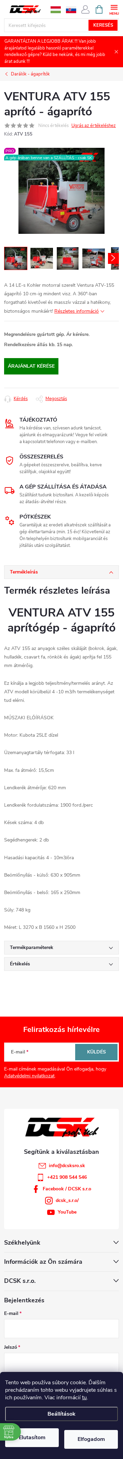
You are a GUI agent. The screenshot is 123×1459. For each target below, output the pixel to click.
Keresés (103, 25)
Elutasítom (32, 1437)
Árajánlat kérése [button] (31, 366)
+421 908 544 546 (67, 1177)
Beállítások (61, 1414)
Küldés (96, 1052)
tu (84, 1397)
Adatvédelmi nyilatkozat (29, 1076)
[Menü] (114, 9)
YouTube (67, 1212)
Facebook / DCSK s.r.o (67, 1189)
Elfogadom (91, 1439)
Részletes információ (76, 311)
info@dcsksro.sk (67, 1165)
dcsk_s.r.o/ (67, 1200)
